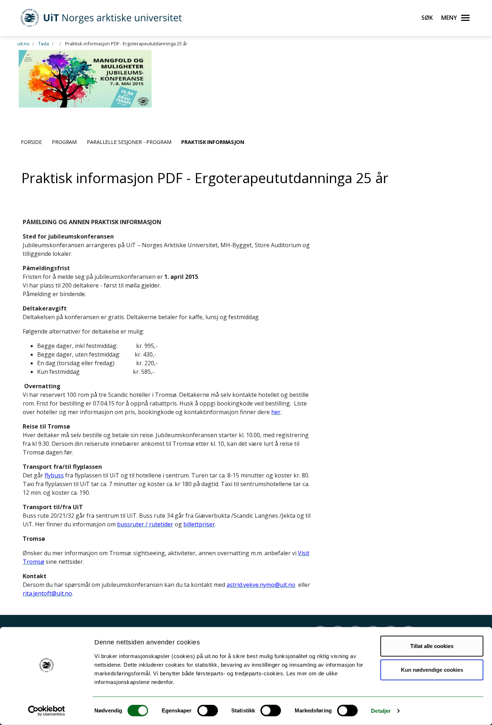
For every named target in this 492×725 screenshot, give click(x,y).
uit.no (23, 43)
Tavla (43, 43)
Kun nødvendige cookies (432, 669)
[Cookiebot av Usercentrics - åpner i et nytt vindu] (46, 711)
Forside (31, 142)
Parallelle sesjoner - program (129, 142)
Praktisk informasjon (212, 142)
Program (64, 142)
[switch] (207, 710)
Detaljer (381, 711)
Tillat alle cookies (431, 646)
